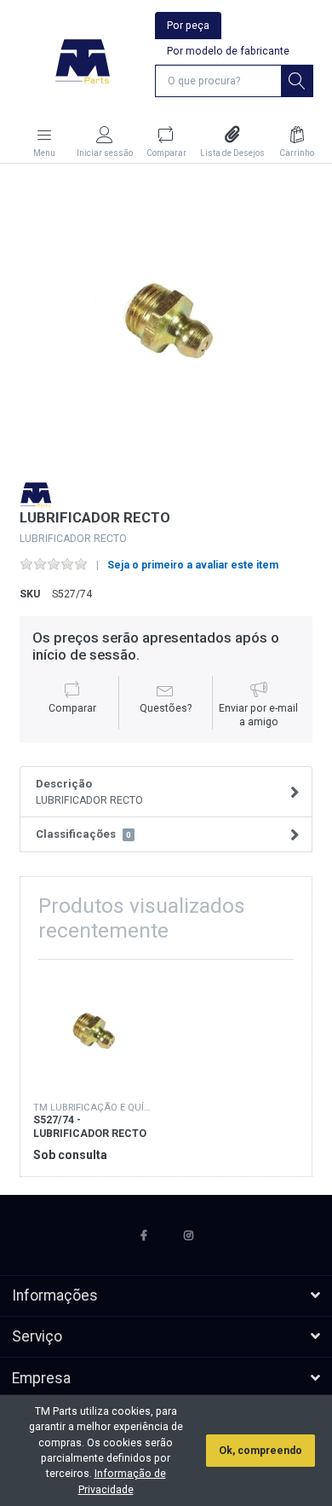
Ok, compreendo (260, 1451)
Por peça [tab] (188, 26)
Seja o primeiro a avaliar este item (192, 565)
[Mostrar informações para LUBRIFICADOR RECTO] (92, 1032)
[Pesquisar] (297, 81)
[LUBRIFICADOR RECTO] (166, 322)
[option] (166, 322)
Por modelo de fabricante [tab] (228, 51)
